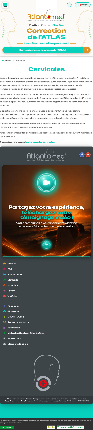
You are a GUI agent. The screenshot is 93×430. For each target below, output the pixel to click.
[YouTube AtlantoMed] (88, 154)
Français (85, 5)
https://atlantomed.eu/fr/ (15, 401)
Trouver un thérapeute (70, 427)
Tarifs (51, 427)
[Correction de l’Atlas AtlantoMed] (46, 154)
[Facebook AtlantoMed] (82, 154)
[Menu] (5, 5)
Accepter (6, 427)
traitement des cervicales (40, 142)
